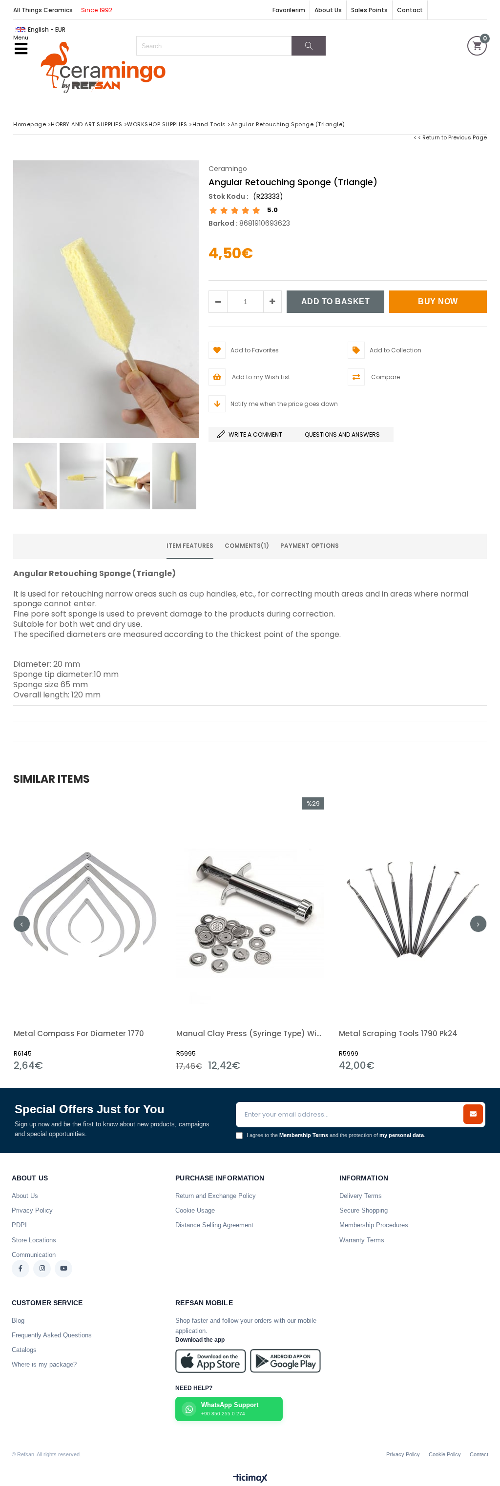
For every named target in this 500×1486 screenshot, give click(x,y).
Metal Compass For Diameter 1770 (79, 1033)
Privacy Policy (32, 1210)
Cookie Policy (445, 1454)
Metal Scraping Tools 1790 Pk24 (398, 1033)
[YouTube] (63, 1268)
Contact (410, 10)
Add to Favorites (87, 934)
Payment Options (309, 545)
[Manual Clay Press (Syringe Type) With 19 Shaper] (250, 908)
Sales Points (369, 10)
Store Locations (34, 1240)
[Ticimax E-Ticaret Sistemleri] (250, 1479)
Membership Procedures (373, 1225)
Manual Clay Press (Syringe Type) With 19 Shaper (250, 1033)
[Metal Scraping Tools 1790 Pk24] (413, 908)
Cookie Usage (195, 1210)
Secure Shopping (363, 1210)
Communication (34, 1254)
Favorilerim (288, 10)
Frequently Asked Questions (52, 1335)
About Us (328, 10)
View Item (123, 934)
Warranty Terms (361, 1240)
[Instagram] (42, 1268)
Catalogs (24, 1349)
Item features (190, 545)
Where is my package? (44, 1364)
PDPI (19, 1225)
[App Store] (210, 1361)
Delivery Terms (360, 1195)
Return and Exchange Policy (215, 1195)
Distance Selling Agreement (214, 1225)
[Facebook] (20, 1268)
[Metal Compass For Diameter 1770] (88, 908)
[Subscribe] (473, 1114)
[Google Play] (285, 1361)
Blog (18, 1320)
